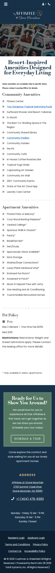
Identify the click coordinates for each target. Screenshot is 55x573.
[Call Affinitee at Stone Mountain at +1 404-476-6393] (49, 4)
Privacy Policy (40, 544)
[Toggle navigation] (5, 4)
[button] (44, 4)
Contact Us (14, 551)
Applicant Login (36, 537)
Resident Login (16, 537)
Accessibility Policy (34, 551)
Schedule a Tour (27, 439)
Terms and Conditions (17, 544)
